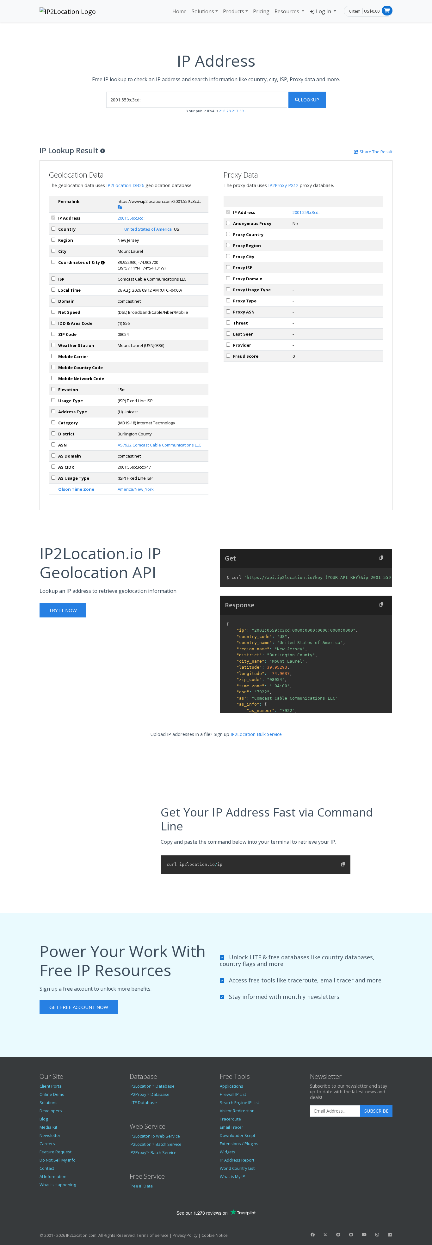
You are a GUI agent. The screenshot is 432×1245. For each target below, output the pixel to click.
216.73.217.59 (232, 110)
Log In (323, 11)
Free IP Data (141, 1186)
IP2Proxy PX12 (283, 185)
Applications (231, 1086)
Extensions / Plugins (239, 1143)
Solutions (203, 11)
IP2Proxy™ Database (150, 1094)
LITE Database (143, 1102)
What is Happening (58, 1184)
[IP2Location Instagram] (377, 1234)
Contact (47, 1168)
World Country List (237, 1168)
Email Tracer (231, 1127)
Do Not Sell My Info (58, 1160)
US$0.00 (372, 11)
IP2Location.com (81, 1235)
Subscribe (376, 1111)
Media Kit (48, 1127)
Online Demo (52, 1094)
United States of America (148, 229)
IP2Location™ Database (152, 1086)
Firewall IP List (233, 1094)
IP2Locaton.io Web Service (155, 1136)
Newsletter (50, 1135)
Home (179, 11)
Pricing (261, 11)
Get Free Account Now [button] (78, 1007)
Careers (47, 1143)
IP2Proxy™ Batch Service (153, 1152)
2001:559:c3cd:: (131, 218)
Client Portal (51, 1086)
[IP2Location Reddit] (338, 1234)
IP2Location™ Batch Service (156, 1144)
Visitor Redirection (237, 1111)
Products (233, 11)
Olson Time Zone (76, 489)
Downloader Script (237, 1135)
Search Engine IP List (239, 1102)
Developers (51, 1111)
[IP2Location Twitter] (325, 1234)
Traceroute (230, 1119)
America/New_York (136, 489)
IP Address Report (237, 1160)
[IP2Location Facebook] (312, 1234)
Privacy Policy (185, 1235)
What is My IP (232, 1176)
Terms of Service (153, 1235)
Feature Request (55, 1152)
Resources (287, 11)
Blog (44, 1119)
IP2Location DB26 (125, 185)
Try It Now (63, 610)
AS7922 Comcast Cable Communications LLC (159, 445)
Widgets (227, 1152)
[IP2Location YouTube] (364, 1234)
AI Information (53, 1176)
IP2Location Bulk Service (256, 734)
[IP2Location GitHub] (351, 1234)
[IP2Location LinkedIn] (389, 1234)
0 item (355, 11)
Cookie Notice (214, 1235)
